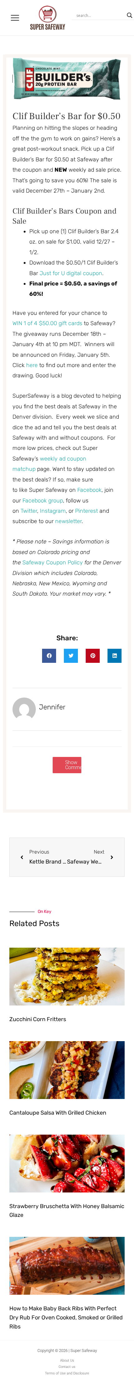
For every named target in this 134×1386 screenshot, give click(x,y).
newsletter (68, 521)
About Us (67, 1360)
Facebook (89, 489)
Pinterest (87, 510)
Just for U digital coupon (71, 273)
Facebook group (42, 500)
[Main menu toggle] (15, 18)
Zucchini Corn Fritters (37, 1019)
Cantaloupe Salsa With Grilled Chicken (57, 1112)
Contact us (67, 1367)
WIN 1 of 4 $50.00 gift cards (47, 323)
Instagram (53, 510)
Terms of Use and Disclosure (67, 1373)
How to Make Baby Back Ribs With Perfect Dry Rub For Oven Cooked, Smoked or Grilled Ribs (66, 1317)
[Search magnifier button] (129, 15)
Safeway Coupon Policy (52, 562)
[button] (49, 656)
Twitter (29, 510)
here (32, 365)
